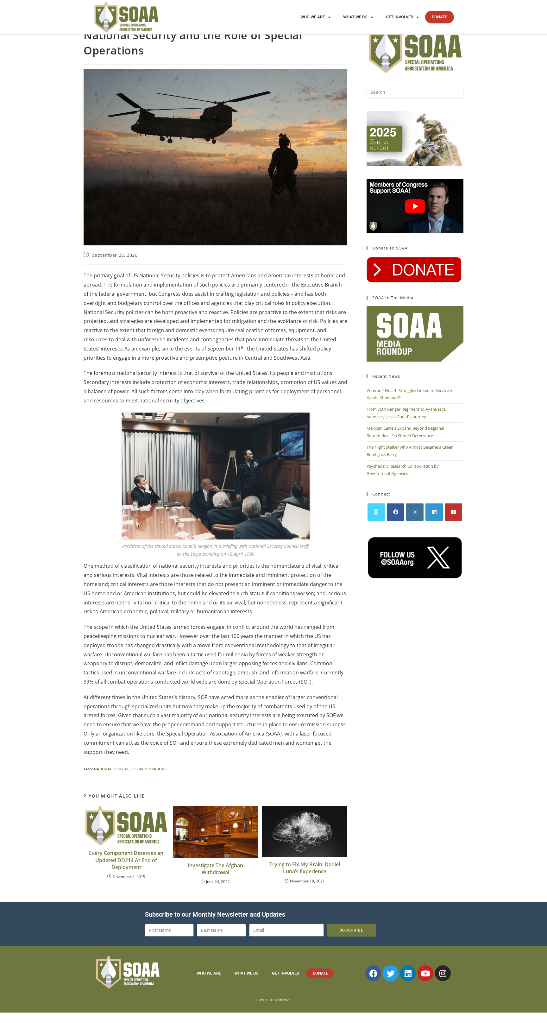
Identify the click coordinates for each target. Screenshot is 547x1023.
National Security (111, 769)
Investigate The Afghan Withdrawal (215, 869)
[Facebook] (395, 512)
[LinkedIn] (434, 512)
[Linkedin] (408, 973)
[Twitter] (391, 973)
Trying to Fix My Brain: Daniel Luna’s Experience (304, 868)
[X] (376, 512)
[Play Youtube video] (415, 206)
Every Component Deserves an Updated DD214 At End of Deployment (126, 860)
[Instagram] (415, 512)
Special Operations (148, 769)
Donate (439, 17)
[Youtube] (453, 512)
